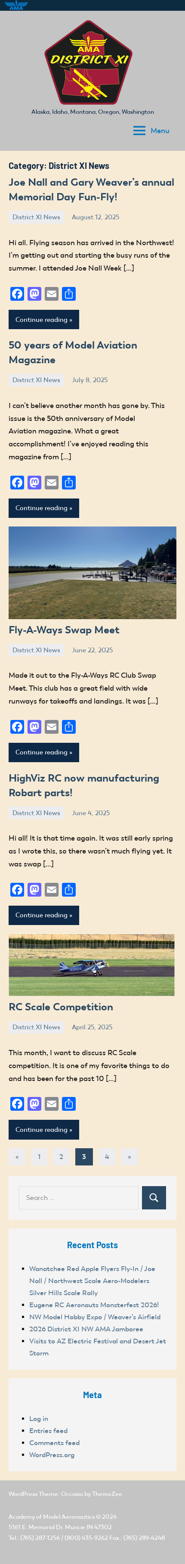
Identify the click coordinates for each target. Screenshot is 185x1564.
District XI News (36, 217)
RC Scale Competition (61, 1006)
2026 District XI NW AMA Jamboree (86, 1329)
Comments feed (54, 1443)
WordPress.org (51, 1455)
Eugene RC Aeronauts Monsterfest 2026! (94, 1305)
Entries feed (48, 1431)
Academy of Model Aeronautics (52, 1516)
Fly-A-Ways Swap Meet (64, 629)
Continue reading (41, 320)
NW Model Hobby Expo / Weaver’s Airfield (94, 1317)
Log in (38, 1418)
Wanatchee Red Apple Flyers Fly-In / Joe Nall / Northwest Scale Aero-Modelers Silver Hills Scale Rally (92, 1281)
